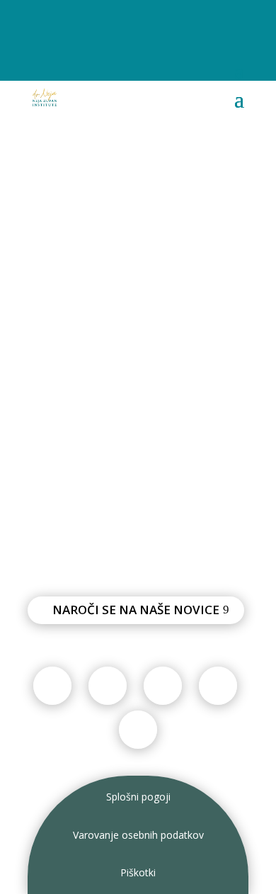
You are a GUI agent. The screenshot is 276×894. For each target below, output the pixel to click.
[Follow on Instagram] (95, 20)
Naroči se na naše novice (135, 609)
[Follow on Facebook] (39, 20)
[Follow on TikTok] (67, 20)
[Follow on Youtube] (124, 20)
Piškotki (138, 872)
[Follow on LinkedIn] (152, 20)
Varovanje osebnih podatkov (138, 835)
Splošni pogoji (138, 796)
